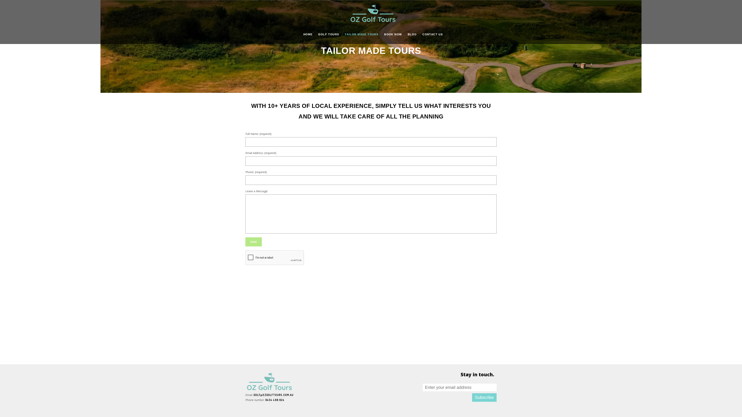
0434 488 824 (274, 400)
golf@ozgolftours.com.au (274, 395)
